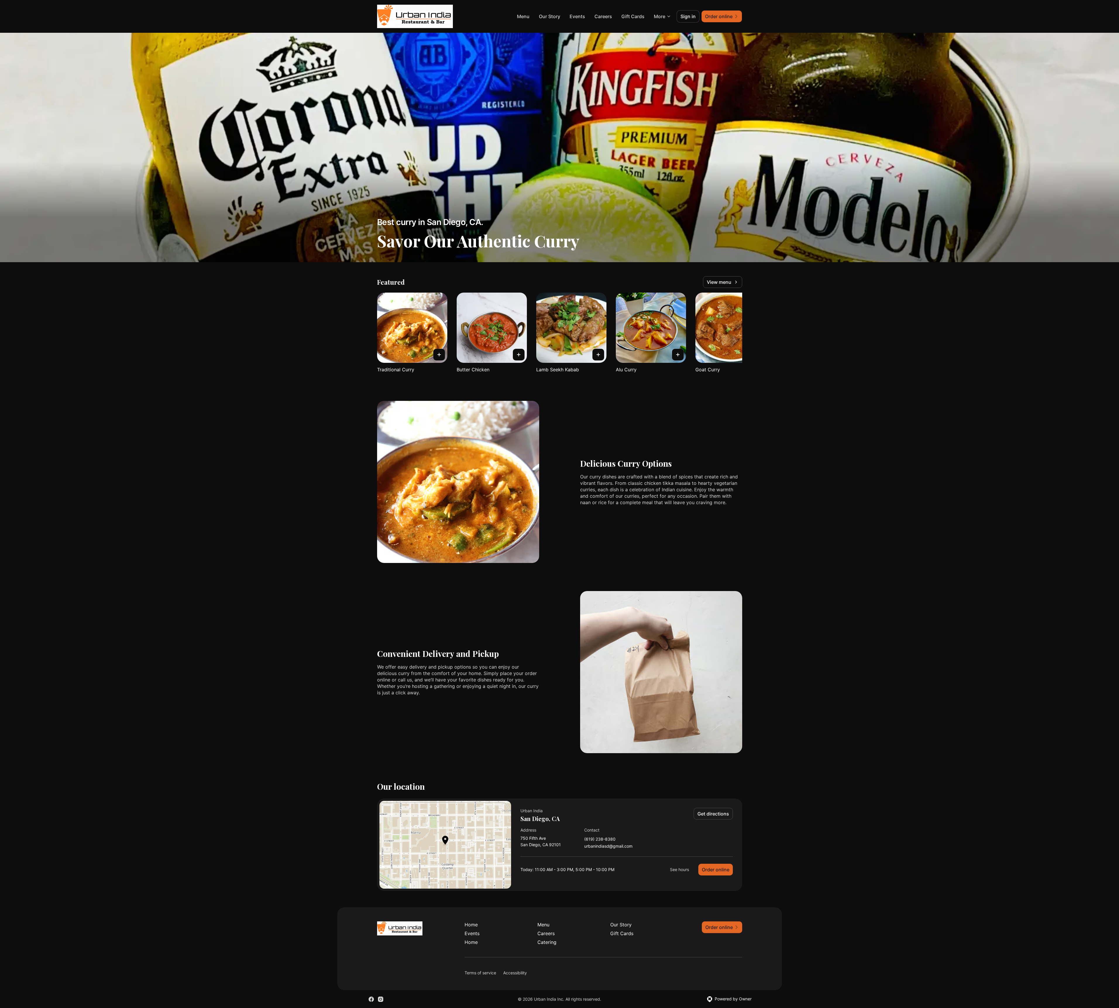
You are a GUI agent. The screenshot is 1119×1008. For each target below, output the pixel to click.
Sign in (688, 16)
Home (471, 925)
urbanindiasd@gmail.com (608, 846)
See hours (679, 869)
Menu (523, 16)
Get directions (713, 814)
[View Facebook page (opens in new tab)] (371, 999)
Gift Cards (632, 16)
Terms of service (480, 972)
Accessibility (515, 972)
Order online (715, 870)
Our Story (549, 16)
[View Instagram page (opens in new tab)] (380, 999)
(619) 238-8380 (600, 839)
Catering (546, 942)
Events (577, 16)
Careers (603, 16)
